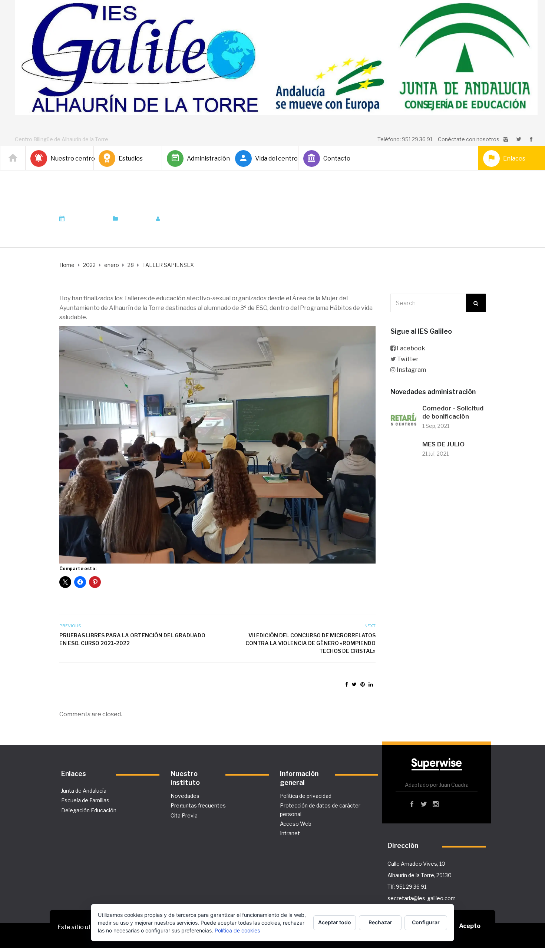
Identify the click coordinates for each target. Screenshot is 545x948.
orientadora (183, 218)
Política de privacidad (305, 796)
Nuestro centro (68, 158)
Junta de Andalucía (83, 790)
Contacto (336, 158)
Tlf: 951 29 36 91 (406, 886)
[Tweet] (354, 684)
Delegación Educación (88, 810)
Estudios (131, 158)
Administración (205, 158)
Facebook (411, 348)
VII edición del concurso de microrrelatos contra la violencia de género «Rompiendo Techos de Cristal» (310, 643)
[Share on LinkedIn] (371, 684)
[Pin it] (362, 684)
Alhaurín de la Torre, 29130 (419, 875)
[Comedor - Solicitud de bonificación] (403, 417)
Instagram (411, 369)
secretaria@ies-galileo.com (421, 898)
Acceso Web (295, 823)
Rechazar (380, 922)
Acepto (469, 925)
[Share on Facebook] (346, 684)
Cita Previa (184, 815)
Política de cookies (237, 930)
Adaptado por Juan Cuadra (437, 785)
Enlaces (514, 158)
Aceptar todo (334, 922)
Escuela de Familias (85, 800)
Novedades (185, 796)
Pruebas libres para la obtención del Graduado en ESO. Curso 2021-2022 (132, 639)
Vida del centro (273, 158)
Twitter (408, 359)
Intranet (290, 833)
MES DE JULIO (443, 444)
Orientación (134, 218)
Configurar (426, 922)
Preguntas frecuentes (198, 805)
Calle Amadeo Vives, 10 (416, 864)
